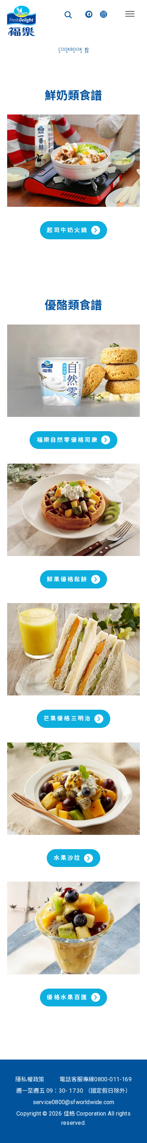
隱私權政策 (29, 1079)
